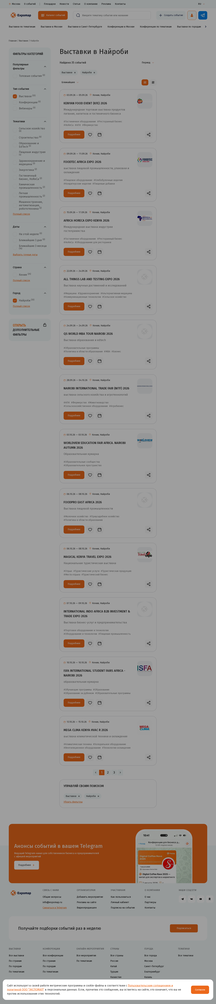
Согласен (200, 989)
